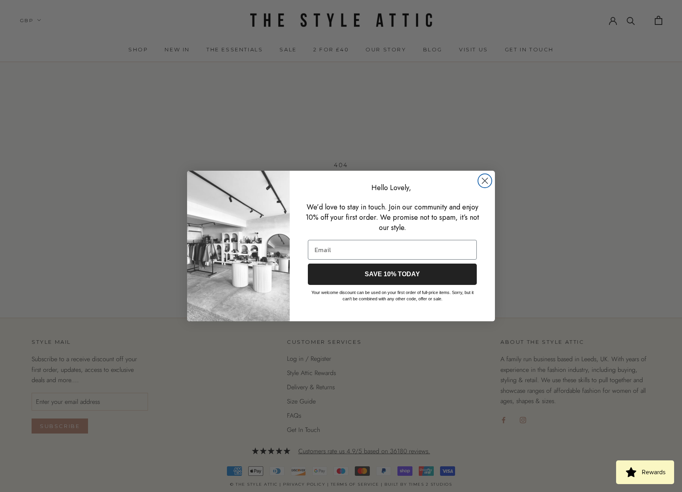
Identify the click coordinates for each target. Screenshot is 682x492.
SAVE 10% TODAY (392, 274)
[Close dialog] (485, 181)
